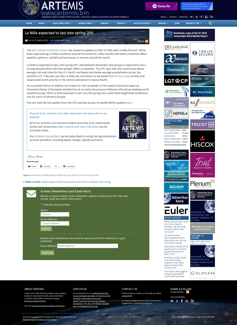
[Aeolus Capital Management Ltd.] (176, 58)
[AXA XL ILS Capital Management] (176, 102)
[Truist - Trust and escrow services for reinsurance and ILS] (202, 124)
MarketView (85, 23)
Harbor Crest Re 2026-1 (172, 139)
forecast (89, 175)
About (163, 16)
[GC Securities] (202, 91)
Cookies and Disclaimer (47, 319)
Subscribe (47, 252)
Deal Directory (61, 23)
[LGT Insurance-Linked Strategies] (176, 80)
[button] (210, 23)
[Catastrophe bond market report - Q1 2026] (188, 34)
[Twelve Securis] (202, 53)
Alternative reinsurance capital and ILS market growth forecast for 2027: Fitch (176, 250)
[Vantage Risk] (176, 91)
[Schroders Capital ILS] (202, 70)
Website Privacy (29, 319)
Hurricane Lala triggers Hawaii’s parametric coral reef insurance (175, 274)
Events (121, 23)
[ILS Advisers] (202, 102)
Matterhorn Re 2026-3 (172, 142)
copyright (35, 317)
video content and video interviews (78, 126)
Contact (173, 16)
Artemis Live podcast (47, 136)
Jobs (177, 23)
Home (29, 23)
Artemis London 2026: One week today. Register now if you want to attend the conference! (175, 262)
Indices (162, 23)
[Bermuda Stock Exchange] (176, 165)
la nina (96, 175)
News (41, 23)
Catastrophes (141, 23)
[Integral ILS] (202, 81)
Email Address (48, 245)
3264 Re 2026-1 (169, 136)
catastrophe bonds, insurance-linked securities (91, 294)
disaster (75, 175)
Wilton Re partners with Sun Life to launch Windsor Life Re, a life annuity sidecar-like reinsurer (176, 226)
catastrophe (37, 175)
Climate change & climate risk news (56, 175)
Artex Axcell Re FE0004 (172, 130)
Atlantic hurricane (119, 76)
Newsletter (193, 23)
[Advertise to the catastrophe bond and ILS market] (202, 228)
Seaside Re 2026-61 (171, 133)
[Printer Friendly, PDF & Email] (35, 156)
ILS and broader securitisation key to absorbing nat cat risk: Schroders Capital (175, 239)
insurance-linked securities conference (48, 306)
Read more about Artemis (34, 301)
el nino (82, 175)
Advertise (183, 16)
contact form (127, 296)
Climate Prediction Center (52, 50)
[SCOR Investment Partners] (176, 187)
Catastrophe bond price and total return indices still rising (67, 181)
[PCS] (202, 113)
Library (104, 23)
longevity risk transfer (89, 306)
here (129, 102)
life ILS (98, 303)
